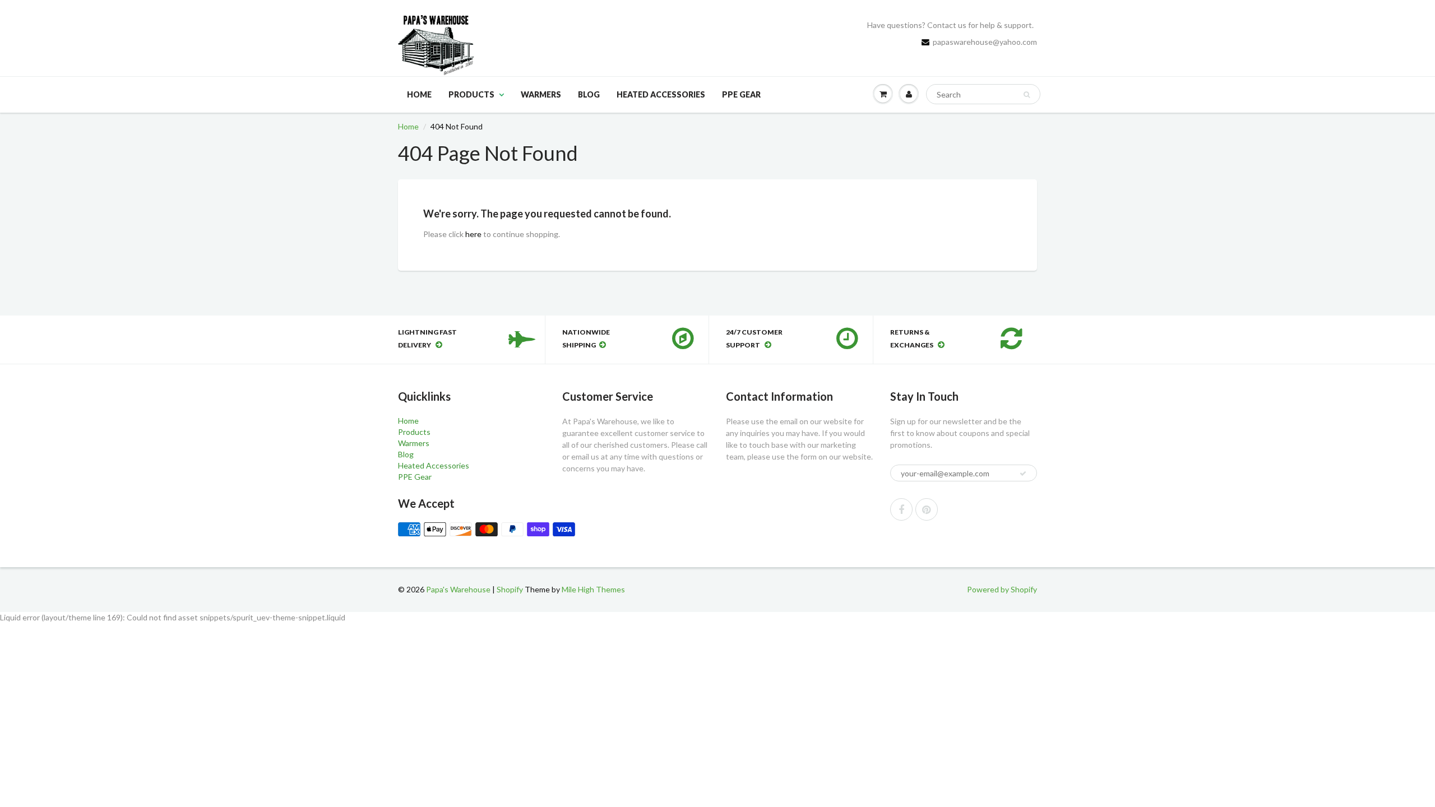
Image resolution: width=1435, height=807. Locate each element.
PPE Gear (741, 94)
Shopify (510, 589)
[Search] (1026, 95)
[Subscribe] (1023, 474)
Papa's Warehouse (458, 589)
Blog (589, 94)
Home (419, 94)
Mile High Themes (593, 589)
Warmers (541, 94)
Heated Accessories (661, 94)
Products (471, 94)
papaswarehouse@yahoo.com (985, 42)
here (473, 234)
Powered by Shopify (1002, 589)
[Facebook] (901, 509)
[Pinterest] (926, 509)
